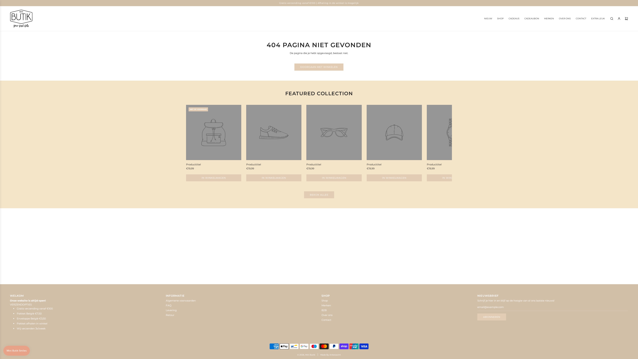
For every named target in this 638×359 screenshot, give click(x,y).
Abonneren (491, 316)
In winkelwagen (214, 177)
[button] (192, 143)
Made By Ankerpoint (330, 355)
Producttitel (193, 164)
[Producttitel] (213, 132)
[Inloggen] (619, 18)
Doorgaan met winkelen (319, 66)
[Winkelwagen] (626, 18)
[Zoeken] (611, 18)
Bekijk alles (319, 194)
